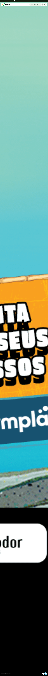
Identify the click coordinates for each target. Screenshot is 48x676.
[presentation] (43, 674)
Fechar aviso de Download (47, 0)
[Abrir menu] (45, 4)
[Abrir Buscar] (43, 4)
